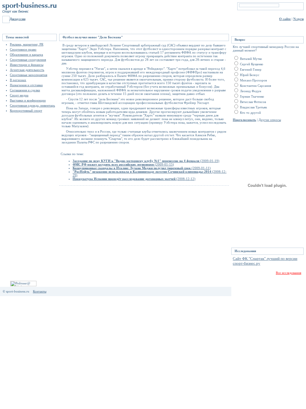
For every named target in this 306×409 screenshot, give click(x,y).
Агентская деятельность (27, 70)
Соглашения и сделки (25, 90)
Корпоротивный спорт (26, 110)
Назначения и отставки (26, 85)
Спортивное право (23, 49)
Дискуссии (17, 19)
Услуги (298, 19)
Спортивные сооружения (28, 59)
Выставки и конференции (28, 100)
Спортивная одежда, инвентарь (32, 105)
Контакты (39, 291)
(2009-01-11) (142, 168)
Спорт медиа (19, 95)
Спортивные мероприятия (28, 75)
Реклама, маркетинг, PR (26, 44)
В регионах (18, 80)
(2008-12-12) (134, 179)
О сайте (285, 19)
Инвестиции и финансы (26, 64)
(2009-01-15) (123, 164)
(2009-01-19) (146, 161)
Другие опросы (269, 120)
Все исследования (288, 273)
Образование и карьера (26, 54)
